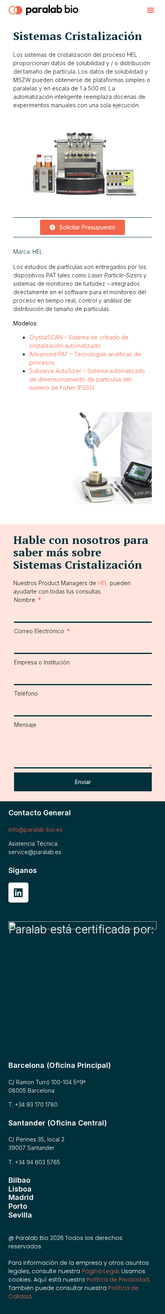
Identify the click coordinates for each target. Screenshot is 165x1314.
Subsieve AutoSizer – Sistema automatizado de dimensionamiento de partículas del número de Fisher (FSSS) (87, 379)
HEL (37, 251)
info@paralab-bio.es (35, 829)
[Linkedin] (18, 893)
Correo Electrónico (40, 631)
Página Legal (100, 1271)
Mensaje (25, 724)
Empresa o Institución (42, 662)
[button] (151, 10)
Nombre (25, 599)
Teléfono (26, 693)
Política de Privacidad (118, 1280)
